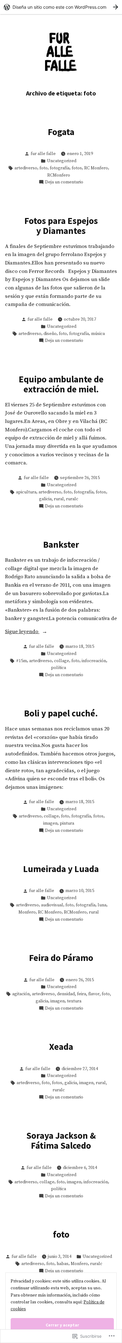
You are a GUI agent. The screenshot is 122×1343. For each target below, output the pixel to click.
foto (43, 168)
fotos (77, 168)
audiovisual (52, 905)
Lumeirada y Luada (61, 869)
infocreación (94, 661)
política (58, 668)
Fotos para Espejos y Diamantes (61, 225)
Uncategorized (61, 161)
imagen (50, 823)
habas (63, 1264)
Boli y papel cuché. (61, 713)
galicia (45, 499)
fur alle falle (43, 154)
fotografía (59, 168)
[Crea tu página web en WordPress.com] (61, 7)
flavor (93, 994)
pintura (67, 823)
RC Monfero (96, 168)
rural (59, 499)
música (98, 334)
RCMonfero (58, 175)
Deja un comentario (64, 182)
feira (81, 994)
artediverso (25, 168)
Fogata (61, 132)
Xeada (61, 1046)
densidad (66, 994)
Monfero (27, 912)
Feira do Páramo (61, 957)
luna (102, 905)
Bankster (61, 544)
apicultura (26, 492)
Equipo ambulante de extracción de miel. (61, 384)
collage (61, 661)
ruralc (72, 499)
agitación (21, 994)
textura (74, 1001)
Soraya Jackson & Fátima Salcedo (61, 1140)
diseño (50, 334)
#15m (21, 661)
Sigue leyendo (22, 631)
